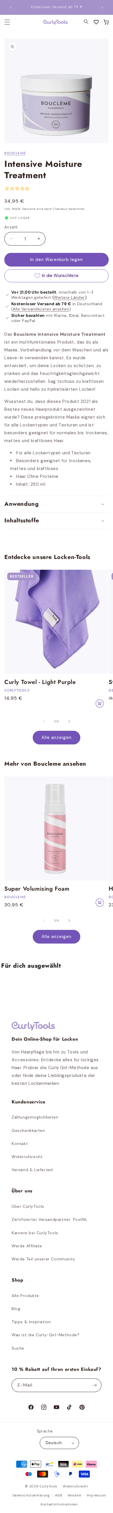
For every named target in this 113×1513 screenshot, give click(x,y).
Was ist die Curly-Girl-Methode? (46, 1334)
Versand (74, 1495)
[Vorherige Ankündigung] (10, 7)
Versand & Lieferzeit (32, 1169)
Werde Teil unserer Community (43, 1259)
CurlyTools (48, 1486)
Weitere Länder (69, 297)
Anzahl (10, 227)
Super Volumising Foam (37, 889)
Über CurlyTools (28, 1206)
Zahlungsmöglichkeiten (35, 1117)
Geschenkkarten (28, 1130)
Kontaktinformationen (59, 1504)
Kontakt (20, 1143)
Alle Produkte (25, 1295)
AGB (58, 1495)
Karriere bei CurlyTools (35, 1232)
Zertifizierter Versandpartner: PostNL (49, 1219)
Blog (16, 1308)
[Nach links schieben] (43, 721)
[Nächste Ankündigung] (102, 7)
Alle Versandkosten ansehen (41, 309)
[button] (106, 22)
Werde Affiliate (27, 1245)
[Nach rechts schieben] (69, 721)
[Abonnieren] (94, 1385)
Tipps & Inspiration (31, 1321)
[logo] (52, 22)
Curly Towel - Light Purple (40, 682)
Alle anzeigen (56, 737)
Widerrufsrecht (27, 1156)
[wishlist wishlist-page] (96, 22)
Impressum (96, 1495)
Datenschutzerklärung (31, 1495)
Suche (18, 1348)
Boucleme (15, 153)
